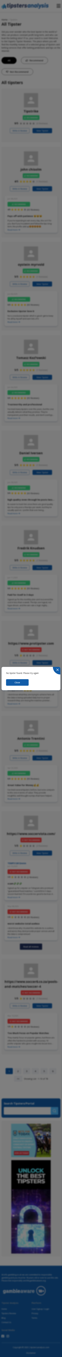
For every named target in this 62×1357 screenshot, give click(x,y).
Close (17, 682)
